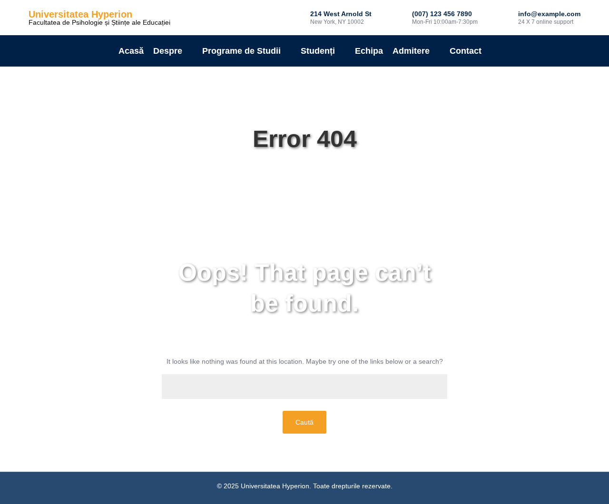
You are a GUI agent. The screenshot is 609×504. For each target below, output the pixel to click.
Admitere (411, 51)
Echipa (369, 51)
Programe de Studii (241, 51)
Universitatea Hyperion (80, 14)
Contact (465, 51)
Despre (167, 51)
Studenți (318, 51)
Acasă (131, 51)
